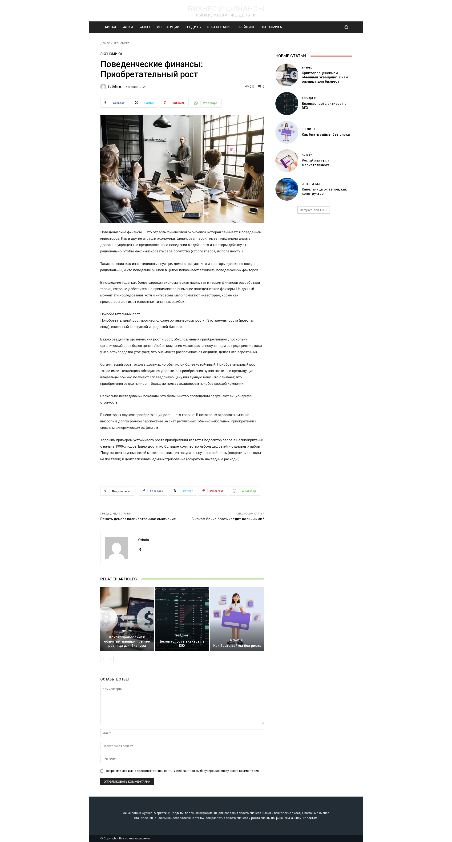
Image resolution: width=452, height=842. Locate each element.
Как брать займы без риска (237, 646)
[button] (346, 27)
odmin (116, 86)
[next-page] (111, 659)
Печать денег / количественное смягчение (138, 519)
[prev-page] (103, 659)
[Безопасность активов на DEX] (182, 619)
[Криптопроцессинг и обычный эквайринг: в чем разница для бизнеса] (127, 619)
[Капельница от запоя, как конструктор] (286, 189)
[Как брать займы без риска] (237, 619)
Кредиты (236, 640)
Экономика (121, 43)
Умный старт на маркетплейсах (316, 163)
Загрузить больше (312, 210)
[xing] (140, 548)
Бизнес (126, 631)
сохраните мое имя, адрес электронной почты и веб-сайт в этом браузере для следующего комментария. (182, 771)
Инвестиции (311, 184)
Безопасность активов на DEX (182, 643)
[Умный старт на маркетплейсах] (286, 160)
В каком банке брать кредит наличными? (227, 519)
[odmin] (104, 87)
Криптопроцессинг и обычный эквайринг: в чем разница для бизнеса (127, 641)
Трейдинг (181, 635)
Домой (105, 43)
